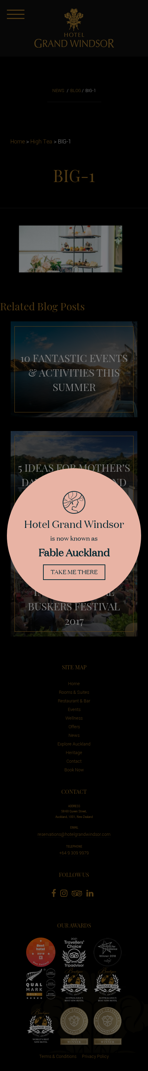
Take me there (74, 572)
